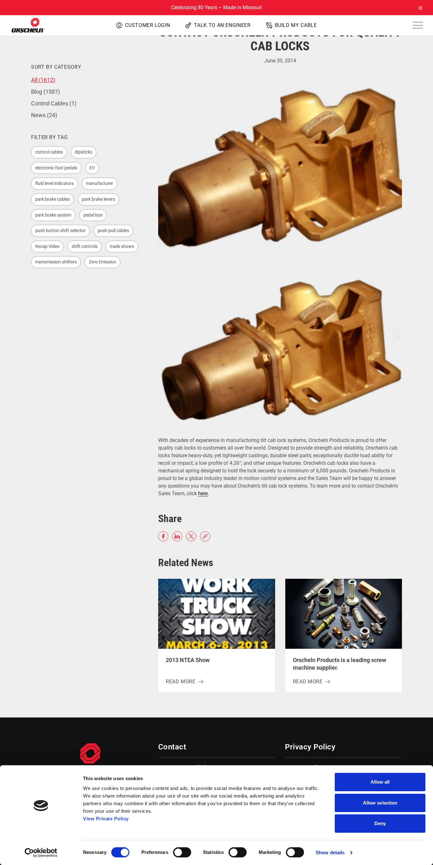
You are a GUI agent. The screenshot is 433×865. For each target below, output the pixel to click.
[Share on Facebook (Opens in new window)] (163, 536)
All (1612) (43, 80)
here (203, 493)
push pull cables (113, 230)
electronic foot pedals (56, 167)
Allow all (380, 782)
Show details (330, 852)
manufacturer (99, 183)
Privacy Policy (310, 747)
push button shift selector (60, 230)
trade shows (122, 246)
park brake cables (52, 199)
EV (92, 167)
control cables (49, 152)
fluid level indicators (54, 183)
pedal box (92, 215)
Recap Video (47, 246)
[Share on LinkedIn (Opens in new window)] (177, 536)
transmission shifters (56, 261)
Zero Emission (102, 261)
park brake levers (98, 199)
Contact (172, 747)
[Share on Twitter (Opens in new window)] (191, 536)
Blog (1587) (45, 91)
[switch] (182, 852)
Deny (380, 823)
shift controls (85, 246)
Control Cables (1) (53, 103)
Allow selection (380, 802)
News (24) (44, 115)
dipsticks (83, 152)
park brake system (53, 215)
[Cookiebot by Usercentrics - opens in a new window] (41, 852)
